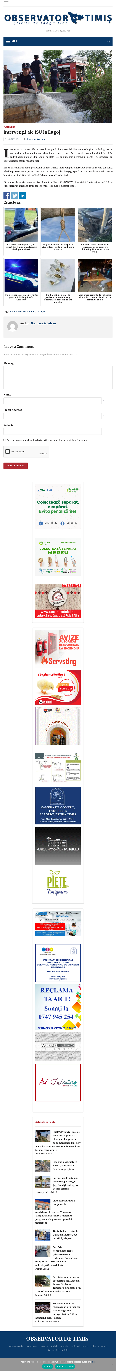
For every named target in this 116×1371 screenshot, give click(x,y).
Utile (93, 1346)
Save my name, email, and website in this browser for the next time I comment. (48, 440)
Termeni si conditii (65, 1366)
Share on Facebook (6, 195)
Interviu (64, 1346)
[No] (112, 1364)
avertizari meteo (26, 311)
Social (53, 1346)
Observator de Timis (57, 1338)
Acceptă (48, 1366)
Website (8, 425)
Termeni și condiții (58, 1350)
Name (7, 394)
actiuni (13, 311)
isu (37, 311)
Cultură (44, 1346)
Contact (102, 1346)
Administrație (16, 1346)
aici (93, 1362)
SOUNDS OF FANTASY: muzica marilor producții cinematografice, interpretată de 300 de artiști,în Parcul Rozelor (57, 1310)
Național (75, 1346)
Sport (85, 1346)
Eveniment (9, 127)
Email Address (12, 409)
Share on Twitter (14, 195)
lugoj (42, 311)
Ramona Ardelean (36, 139)
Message (9, 363)
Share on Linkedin (22, 195)
